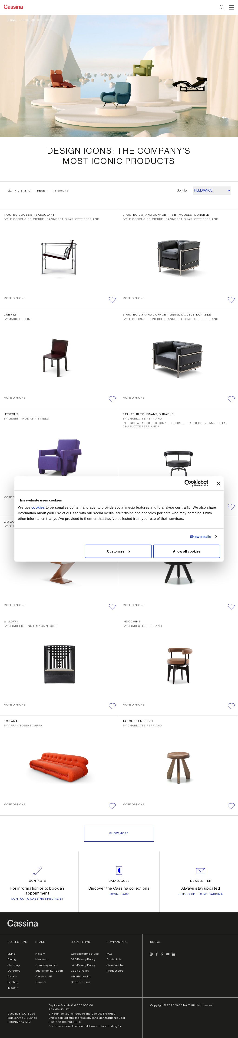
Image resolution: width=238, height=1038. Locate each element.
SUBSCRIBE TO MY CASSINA (200, 894)
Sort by (182, 190)
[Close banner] (218, 483)
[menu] (231, 7)
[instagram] (151, 956)
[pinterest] (162, 956)
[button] (231, 7)
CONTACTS (37, 880)
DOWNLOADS (119, 894)
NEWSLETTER (200, 880)
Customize (115, 551)
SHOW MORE (119, 833)
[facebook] (156, 956)
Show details (200, 536)
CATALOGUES (119, 880)
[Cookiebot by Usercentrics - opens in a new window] (188, 483)
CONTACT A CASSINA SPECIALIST (37, 898)
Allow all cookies (186, 551)
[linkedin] (173, 956)
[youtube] (168, 956)
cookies (38, 507)
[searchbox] (222, 7)
